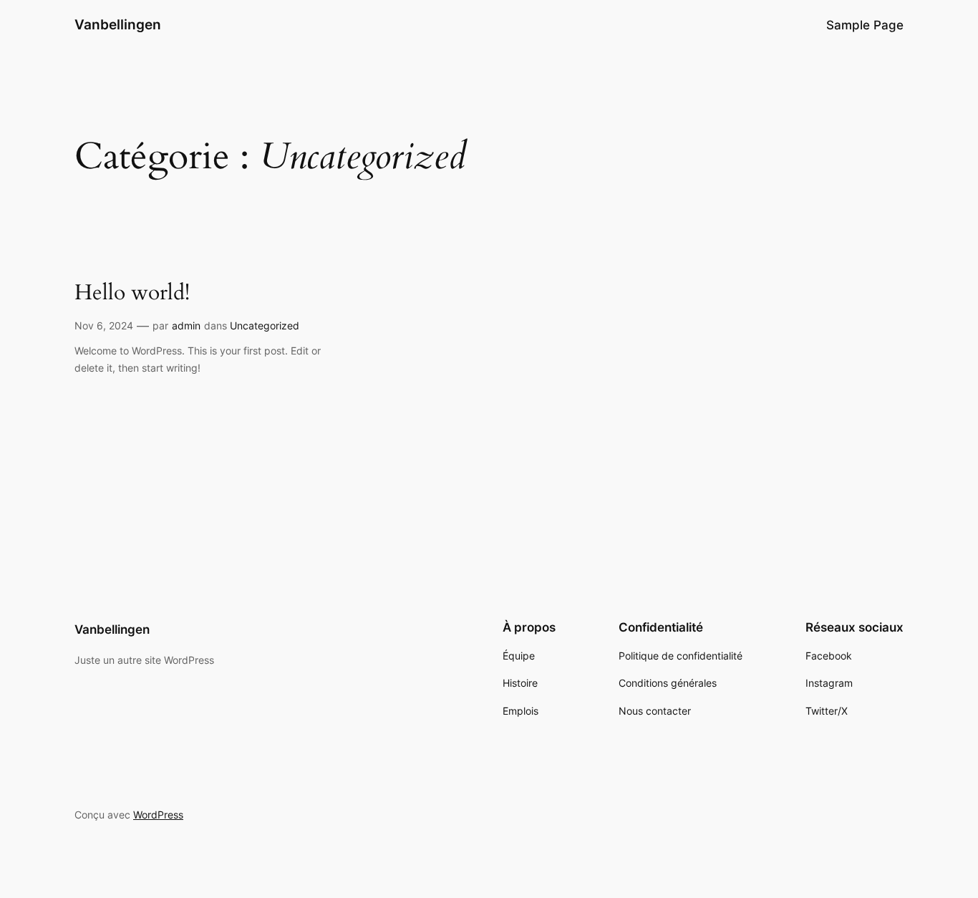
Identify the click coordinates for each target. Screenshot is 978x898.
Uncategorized (264, 325)
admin (186, 325)
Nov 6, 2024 (103, 325)
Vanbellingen (117, 24)
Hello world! (132, 293)
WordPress (158, 814)
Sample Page (865, 25)
